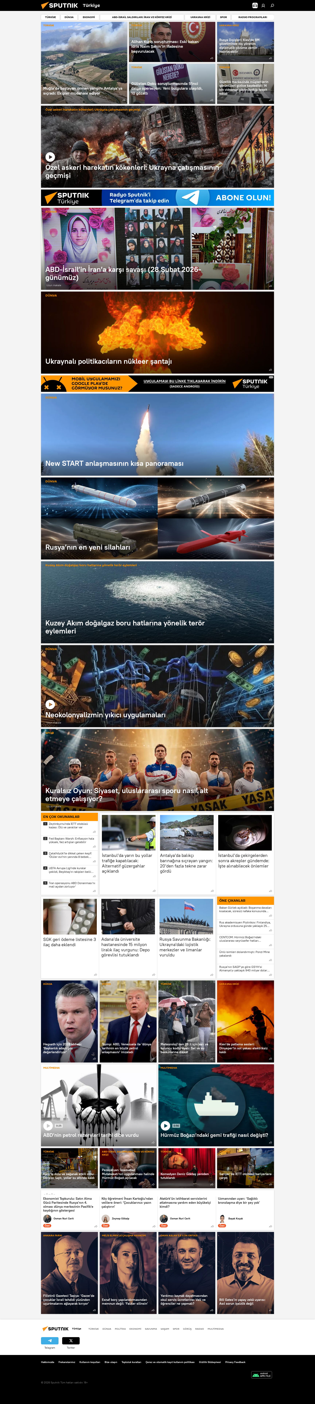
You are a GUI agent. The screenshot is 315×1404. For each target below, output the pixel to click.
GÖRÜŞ (187, 1328)
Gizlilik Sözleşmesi (210, 1362)
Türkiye (93, 1328)
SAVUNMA (151, 1328)
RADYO (199, 1328)
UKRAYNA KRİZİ (229, 25)
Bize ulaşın (111, 1362)
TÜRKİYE (48, 25)
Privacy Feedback (235, 1362)
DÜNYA (51, 212)
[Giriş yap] (263, 5)
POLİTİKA (120, 1328)
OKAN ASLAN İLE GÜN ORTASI (179, 1235)
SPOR (49, 733)
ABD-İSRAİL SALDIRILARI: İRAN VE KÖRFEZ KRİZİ (128, 1153)
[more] (123, 100)
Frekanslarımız (67, 1362)
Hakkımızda (47, 1362)
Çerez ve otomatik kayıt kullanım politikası (170, 1362)
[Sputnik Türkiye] (61, 10)
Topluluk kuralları (131, 1362)
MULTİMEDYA (51, 1068)
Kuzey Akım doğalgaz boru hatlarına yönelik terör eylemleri (91, 565)
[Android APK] (261, 1375)
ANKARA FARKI (52, 1235)
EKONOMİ (135, 1328)
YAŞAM (165, 1328)
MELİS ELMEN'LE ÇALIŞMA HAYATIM (124, 1235)
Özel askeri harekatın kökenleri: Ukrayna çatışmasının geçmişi (92, 110)
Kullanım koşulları (89, 1362)
